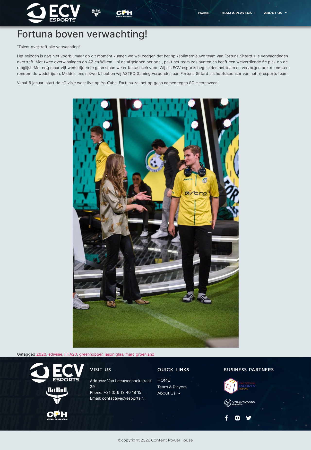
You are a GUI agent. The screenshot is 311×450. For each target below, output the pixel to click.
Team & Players (236, 12)
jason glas (114, 354)
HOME (203, 12)
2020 (41, 354)
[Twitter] (248, 418)
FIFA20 (70, 354)
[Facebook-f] (226, 418)
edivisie (55, 354)
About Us (273, 12)
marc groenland (139, 354)
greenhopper (91, 354)
